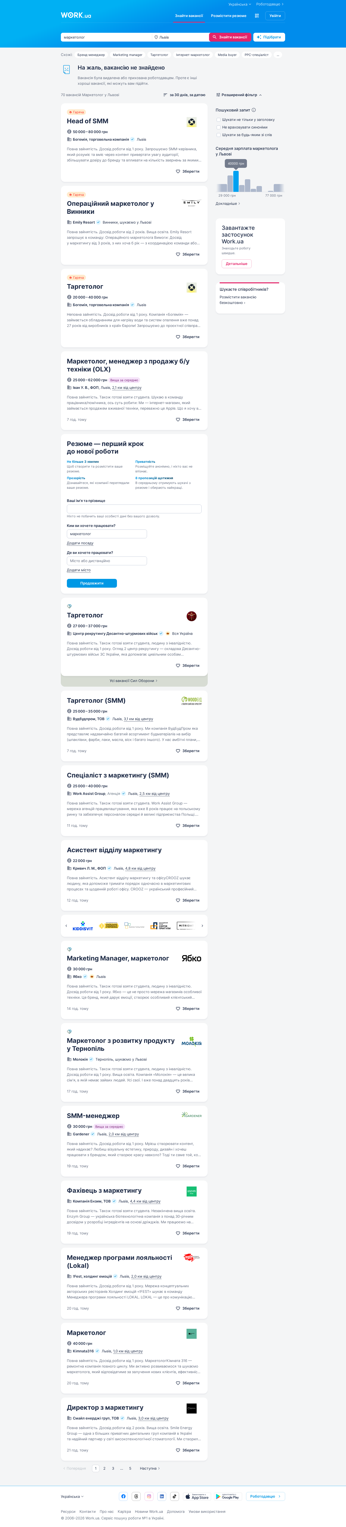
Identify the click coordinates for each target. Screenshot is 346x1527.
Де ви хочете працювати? (90, 552)
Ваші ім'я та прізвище (86, 501)
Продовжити (92, 583)
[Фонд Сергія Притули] (160, 926)
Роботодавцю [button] (262, 1496)
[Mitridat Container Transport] (186, 926)
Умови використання (207, 1511)
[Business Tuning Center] (134, 926)
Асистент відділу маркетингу (114, 850)
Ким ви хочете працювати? (91, 526)
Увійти (275, 16)
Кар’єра (124, 1511)
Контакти (87, 1511)
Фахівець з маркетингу (104, 1190)
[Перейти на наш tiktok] (174, 1496)
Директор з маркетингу (105, 1407)
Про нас (107, 1511)
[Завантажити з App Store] (197, 1496)
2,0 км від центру (124, 1134)
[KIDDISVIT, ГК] (83, 926)
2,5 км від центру (154, 793)
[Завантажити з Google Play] (228, 1496)
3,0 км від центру (153, 1418)
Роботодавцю (268, 4)
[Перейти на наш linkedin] (161, 1496)
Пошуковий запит (233, 110)
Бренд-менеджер (91, 55)
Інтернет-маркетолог (193, 55)
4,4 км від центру (145, 1201)
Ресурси (68, 1511)
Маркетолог (86, 1333)
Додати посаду (80, 543)
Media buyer (227, 55)
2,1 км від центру (127, 387)
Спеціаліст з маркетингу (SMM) (118, 775)
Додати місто (79, 570)
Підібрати (272, 37)
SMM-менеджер (93, 1116)
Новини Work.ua (149, 1511)
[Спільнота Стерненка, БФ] (109, 926)
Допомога (176, 1511)
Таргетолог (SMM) (96, 700)
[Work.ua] (76, 15)
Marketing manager (127, 55)
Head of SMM (87, 121)
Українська (70, 1496)
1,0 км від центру (128, 1351)
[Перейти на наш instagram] (149, 1496)
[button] (256, 16)
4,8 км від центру (140, 868)
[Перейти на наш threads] (136, 1496)
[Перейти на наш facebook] (123, 1496)
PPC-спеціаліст (257, 55)
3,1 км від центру (138, 719)
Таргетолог (159, 55)
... (278, 55)
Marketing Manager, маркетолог (118, 958)
